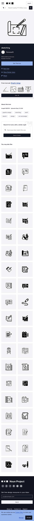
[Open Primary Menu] (3, 3)
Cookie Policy (19, 512)
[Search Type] (4, 8)
